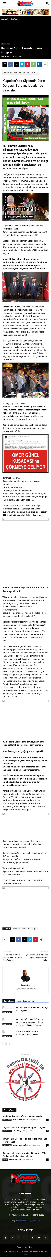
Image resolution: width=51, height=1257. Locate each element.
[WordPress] (32, 1237)
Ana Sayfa (4, 19)
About (19, 1247)
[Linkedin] (39, 64)
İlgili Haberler (9, 1001)
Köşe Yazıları (15, 19)
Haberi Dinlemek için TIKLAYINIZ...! (22, 72)
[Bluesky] (45, 1237)
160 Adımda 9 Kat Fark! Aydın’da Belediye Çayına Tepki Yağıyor (12, 957)
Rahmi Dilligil (17, 1131)
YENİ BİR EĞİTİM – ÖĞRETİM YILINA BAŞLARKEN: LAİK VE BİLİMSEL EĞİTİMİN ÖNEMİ (29, 1022)
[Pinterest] (27, 64)
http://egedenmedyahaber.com (26, 989)
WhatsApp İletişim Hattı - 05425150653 (27, 1215)
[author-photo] (25, 982)
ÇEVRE (5, 1159)
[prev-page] (4, 1043)
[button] (4, 3)
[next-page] (8, 1043)
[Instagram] (12, 1237)
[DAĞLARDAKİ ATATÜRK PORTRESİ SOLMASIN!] (8, 1033)
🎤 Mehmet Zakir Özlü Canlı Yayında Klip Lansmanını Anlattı (37, 957)
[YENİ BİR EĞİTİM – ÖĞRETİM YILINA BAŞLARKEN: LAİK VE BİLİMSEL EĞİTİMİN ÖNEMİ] (8, 1021)
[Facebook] (10, 64)
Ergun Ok (8, 56)
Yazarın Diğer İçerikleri (25, 1001)
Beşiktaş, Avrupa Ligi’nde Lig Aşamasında (22, 1116)
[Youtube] (38, 1237)
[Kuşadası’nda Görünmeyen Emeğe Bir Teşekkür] (8, 1009)
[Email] (4, 64)
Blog (25, 1247)
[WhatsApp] (33, 64)
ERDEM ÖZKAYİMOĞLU (20, 1119)
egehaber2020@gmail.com (29, 1220)
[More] (45, 64)
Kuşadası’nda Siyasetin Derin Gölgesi (24, 929)
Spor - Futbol (7, 1119)
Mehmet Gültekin (15, 1159)
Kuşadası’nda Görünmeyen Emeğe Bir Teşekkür (24, 1127)
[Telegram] (22, 64)
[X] (16, 64)
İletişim (31, 1247)
